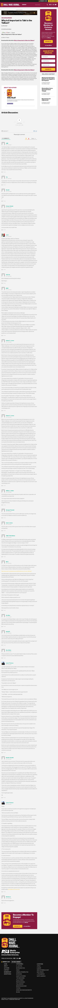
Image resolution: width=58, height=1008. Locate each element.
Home (5, 964)
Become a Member (53, 1)
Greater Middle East (43, 970)
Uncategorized (6, 18)
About (6, 966)
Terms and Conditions (14, 999)
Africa (39, 966)
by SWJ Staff (4, 25)
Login (36, 131)
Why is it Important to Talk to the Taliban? (24, 40)
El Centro (19, 966)
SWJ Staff (11, 98)
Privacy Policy (4, 999)
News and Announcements (24, 990)
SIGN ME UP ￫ (48, 41)
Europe (39, 968)
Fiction (18, 988)
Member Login (43, 1)
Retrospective (20, 968)
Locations (40, 964)
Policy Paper (19, 980)
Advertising (7, 974)
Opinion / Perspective (22, 972)
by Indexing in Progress (46, 82)
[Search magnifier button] (47, 5)
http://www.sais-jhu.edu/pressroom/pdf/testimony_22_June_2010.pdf (16, 571)
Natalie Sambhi (10, 757)
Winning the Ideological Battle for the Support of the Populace (48, 79)
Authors (6, 968)
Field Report (20, 984)
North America (41, 976)
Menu (24, 4)
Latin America (41, 974)
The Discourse (20, 978)
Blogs (18, 992)
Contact (6, 970)
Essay (18, 970)
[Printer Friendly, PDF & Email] (8, 33)
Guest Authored (21, 976)
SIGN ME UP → (17, 926)
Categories (19, 964)
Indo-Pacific (40, 972)
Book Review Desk (21, 986)
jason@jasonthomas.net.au (14, 889)
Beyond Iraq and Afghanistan (46, 99)
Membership (7, 972)
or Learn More (27, 926)
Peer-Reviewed (20, 982)
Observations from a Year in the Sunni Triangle (47, 90)
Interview (19, 974)
